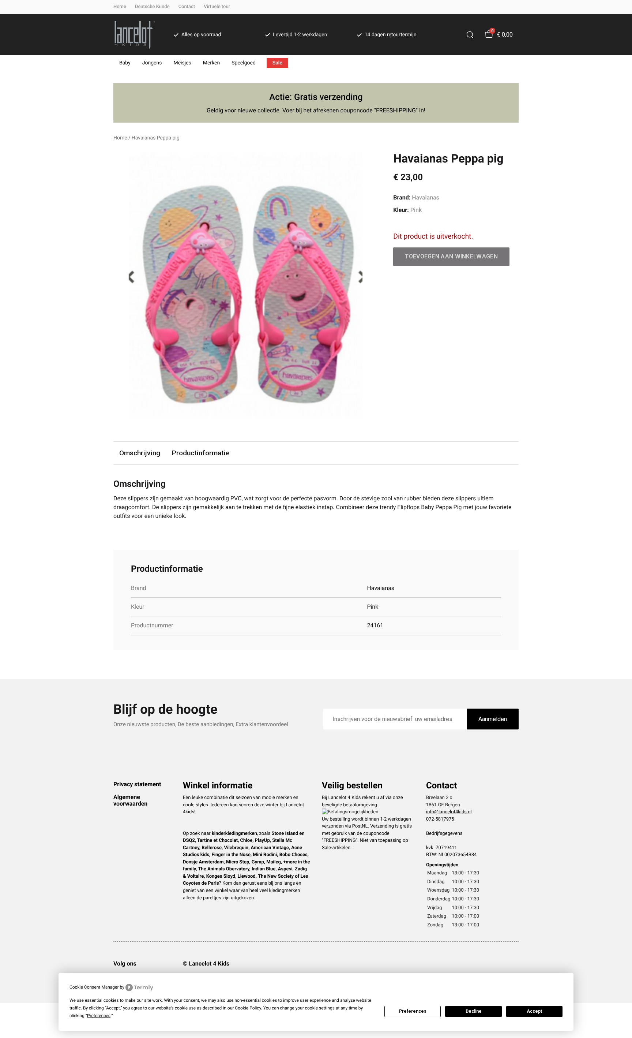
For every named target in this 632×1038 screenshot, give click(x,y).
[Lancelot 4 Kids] (134, 35)
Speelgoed (244, 63)
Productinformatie (201, 453)
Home (119, 7)
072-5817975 (440, 819)
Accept (534, 1011)
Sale (277, 63)
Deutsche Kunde (152, 7)
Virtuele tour (217, 7)
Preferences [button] (98, 1015)
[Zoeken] (469, 34)
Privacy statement (137, 784)
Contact (186, 7)
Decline (474, 1011)
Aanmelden (492, 719)
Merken (211, 63)
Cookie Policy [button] (248, 1008)
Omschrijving (139, 453)
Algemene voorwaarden (130, 800)
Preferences (412, 1011)
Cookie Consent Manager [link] (94, 987)
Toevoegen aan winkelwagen (451, 256)
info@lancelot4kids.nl (449, 812)
